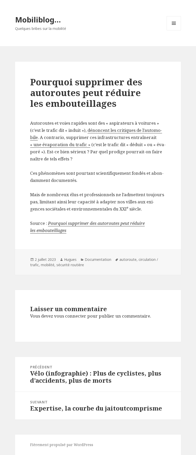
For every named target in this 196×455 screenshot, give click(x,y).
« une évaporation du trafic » (60, 144)
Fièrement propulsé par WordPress (61, 444)
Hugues (70, 259)
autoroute (128, 259)
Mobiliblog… (38, 20)
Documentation (98, 259)
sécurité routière (70, 264)
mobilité (47, 264)
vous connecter (70, 316)
